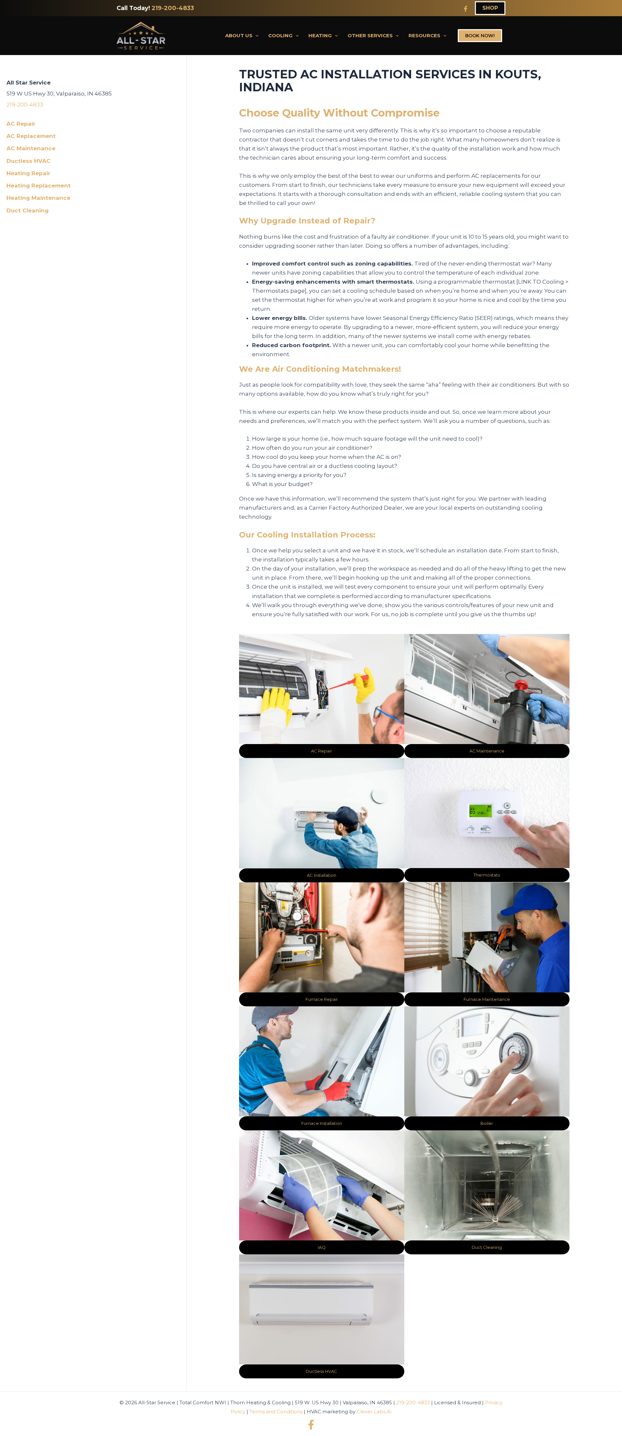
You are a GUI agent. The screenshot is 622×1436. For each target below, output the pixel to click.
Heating (320, 35)
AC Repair (20, 123)
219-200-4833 (173, 8)
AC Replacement (31, 136)
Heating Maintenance (38, 198)
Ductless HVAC (28, 161)
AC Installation (321, 875)
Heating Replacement (38, 185)
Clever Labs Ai (374, 1411)
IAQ (322, 1247)
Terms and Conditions (276, 1411)
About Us (238, 35)
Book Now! (480, 36)
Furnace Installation (321, 1123)
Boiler (486, 1123)
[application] (255, 36)
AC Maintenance (30, 148)
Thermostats (487, 874)
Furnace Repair (321, 999)
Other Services (370, 35)
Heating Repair (28, 173)
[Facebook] (465, 9)
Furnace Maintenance (487, 999)
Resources (424, 35)
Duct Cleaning (27, 210)
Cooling (280, 35)
